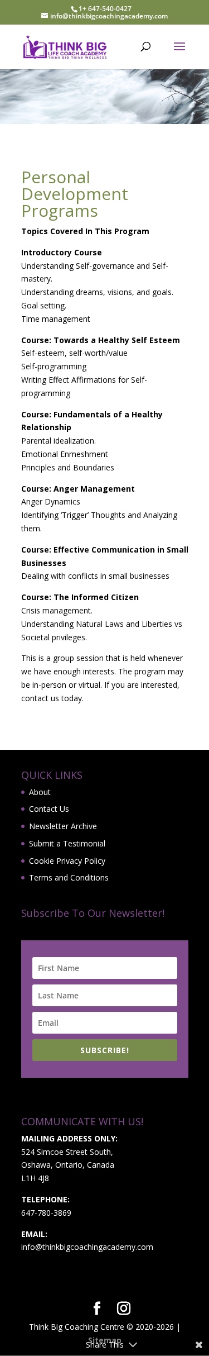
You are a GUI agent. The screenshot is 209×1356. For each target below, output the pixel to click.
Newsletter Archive (63, 826)
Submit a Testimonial (67, 843)
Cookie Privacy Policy (67, 860)
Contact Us (49, 808)
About (40, 792)
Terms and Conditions (69, 877)
